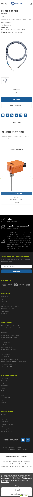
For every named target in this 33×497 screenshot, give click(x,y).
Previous (2, 178)
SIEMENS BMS (6, 354)
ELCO (3, 388)
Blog (2, 299)
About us (4, 301)
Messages (4, 419)
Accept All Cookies (16, 494)
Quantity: (16, 89)
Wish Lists (4, 426)
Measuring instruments (8, 364)
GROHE (4, 390)
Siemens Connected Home (10, 335)
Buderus (4, 393)
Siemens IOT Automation (9, 340)
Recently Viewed (6, 429)
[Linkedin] (20, 115)
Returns (3, 417)
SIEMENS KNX (6, 352)
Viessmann (4, 385)
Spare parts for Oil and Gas (9, 359)
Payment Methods (7, 304)
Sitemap (4, 313)
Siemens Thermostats (10, 461)
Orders (3, 414)
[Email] (7, 115)
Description (16, 122)
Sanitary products (6, 366)
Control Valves (16, 469)
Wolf (2, 400)
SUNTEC (4, 395)
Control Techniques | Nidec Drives (12, 328)
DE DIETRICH (5, 397)
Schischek (4, 333)
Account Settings (6, 431)
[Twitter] (16, 115)
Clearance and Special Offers (10, 325)
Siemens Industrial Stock (9, 337)
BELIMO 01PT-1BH (16, 200)
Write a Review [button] (26, 19)
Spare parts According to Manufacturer (13, 361)
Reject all (16, 490)
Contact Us (4, 296)
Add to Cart (18, 194)
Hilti (2, 330)
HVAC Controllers (26, 466)
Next (31, 178)
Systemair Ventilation (17, 464)
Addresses (4, 421)
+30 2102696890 (12, 221)
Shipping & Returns (7, 309)
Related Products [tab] (16, 149)
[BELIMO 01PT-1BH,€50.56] (16, 175)
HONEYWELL (5, 357)
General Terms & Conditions (10, 306)
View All (3, 402)
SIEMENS (4, 378)
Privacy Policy (5, 311)
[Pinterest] (25, 115)
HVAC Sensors (15, 466)
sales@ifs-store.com (13, 228)
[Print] (11, 115)
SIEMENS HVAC (6, 347)
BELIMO (4, 345)
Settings (16, 486)
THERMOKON (5, 342)
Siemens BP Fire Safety (8, 349)
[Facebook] (2, 115)
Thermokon (5, 381)
